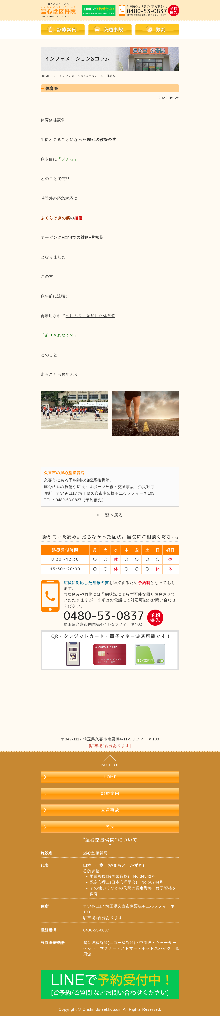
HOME (45, 76)
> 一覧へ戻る (110, 515)
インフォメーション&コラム (78, 76)
